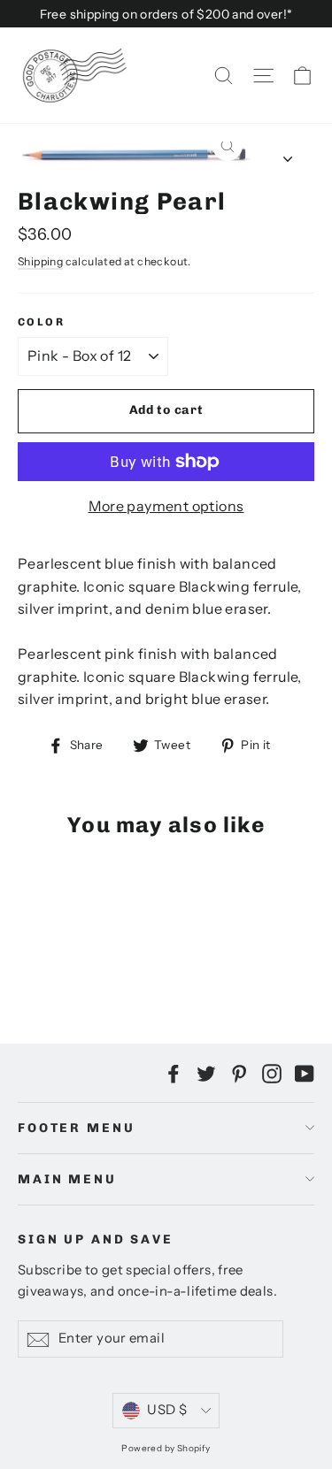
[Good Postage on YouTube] (304, 1072)
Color (41, 322)
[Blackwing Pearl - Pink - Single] (27, 958)
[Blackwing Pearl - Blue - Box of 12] (86, 958)
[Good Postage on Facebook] (173, 1072)
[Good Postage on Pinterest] (239, 1072)
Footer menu (76, 1128)
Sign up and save (96, 1239)
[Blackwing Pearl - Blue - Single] (66, 958)
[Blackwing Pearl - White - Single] (105, 958)
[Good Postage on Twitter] (206, 1072)
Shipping (40, 261)
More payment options (166, 506)
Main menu (67, 1179)
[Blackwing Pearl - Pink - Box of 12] (47, 958)
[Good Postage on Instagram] (272, 1072)
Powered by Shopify (165, 1448)
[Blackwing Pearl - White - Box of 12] (125, 958)
